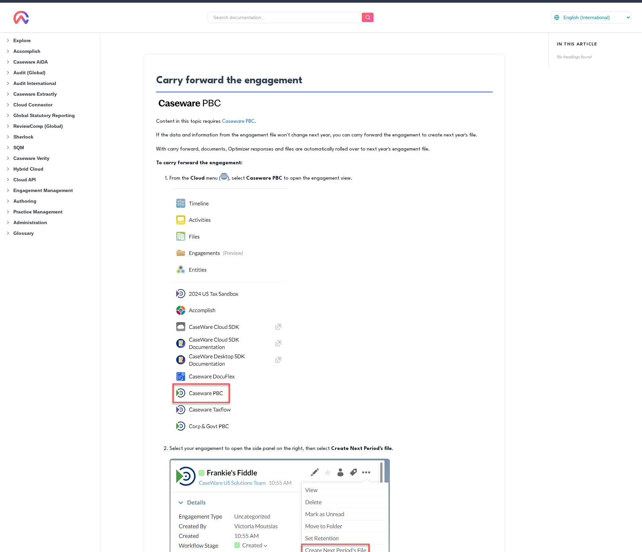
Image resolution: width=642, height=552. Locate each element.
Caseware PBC (238, 121)
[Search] (367, 17)
